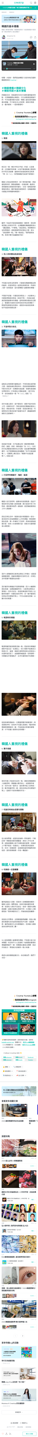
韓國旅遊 (4, 12)
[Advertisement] (19, 363)
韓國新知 (11, 12)
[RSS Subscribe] (10, 1434)
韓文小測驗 (29, 1434)
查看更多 (18, 1412)
